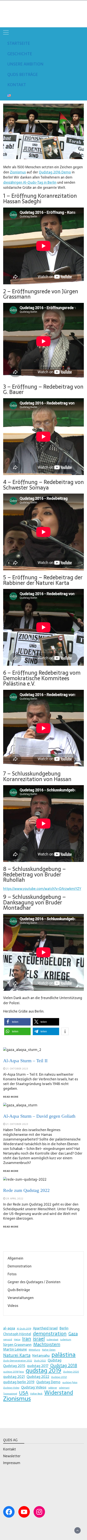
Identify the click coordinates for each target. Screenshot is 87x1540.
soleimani (64, 1388)
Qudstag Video (11, 1388)
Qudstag (16, 10)
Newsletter (11, 1456)
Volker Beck (36, 1394)
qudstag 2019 (43, 1370)
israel (39, 1338)
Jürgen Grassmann (17, 1344)
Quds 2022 (40, 1361)
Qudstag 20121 (59, 1377)
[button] (17, 1022)
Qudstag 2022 (38, 1376)
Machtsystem (46, 1344)
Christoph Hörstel (17, 1334)
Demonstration (19, 1266)
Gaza (73, 1333)
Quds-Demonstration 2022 (17, 1361)
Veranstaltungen (21, 1297)
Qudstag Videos (33, 1387)
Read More (11, 1227)
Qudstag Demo (48, 1382)
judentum (65, 1339)
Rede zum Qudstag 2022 (26, 1190)
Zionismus (18, 172)
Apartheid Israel (45, 1328)
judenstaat (52, 1339)
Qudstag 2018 (63, 1365)
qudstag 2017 (37, 1365)
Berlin (64, 1328)
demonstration (50, 1333)
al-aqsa (9, 1328)
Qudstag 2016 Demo (55, 172)
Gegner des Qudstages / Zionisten (34, 1282)
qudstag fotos (69, 1382)
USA (23, 1392)
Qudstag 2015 (14, 1365)
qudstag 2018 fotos (13, 1372)
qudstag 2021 (14, 1376)
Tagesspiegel (10, 1394)
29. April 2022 (14, 1198)
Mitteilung (34, 1350)
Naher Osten (49, 1350)
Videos (13, 1305)
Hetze (17, 1339)
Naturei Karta (16, 1355)
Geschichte (19, 54)
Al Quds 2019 (24, 1329)
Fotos (12, 1274)
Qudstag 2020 (71, 1372)
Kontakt (16, 84)
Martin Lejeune (15, 1349)
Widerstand (58, 1392)
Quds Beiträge (22, 74)
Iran (26, 1338)
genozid (7, 1339)
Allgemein (15, 1258)
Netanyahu (41, 1355)
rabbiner (52, 1388)
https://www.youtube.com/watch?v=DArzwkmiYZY (42, 888)
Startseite (18, 43)
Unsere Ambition (25, 64)
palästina (64, 1354)
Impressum (11, 1463)
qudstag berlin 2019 (18, 1382)
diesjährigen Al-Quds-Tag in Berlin (29, 182)
